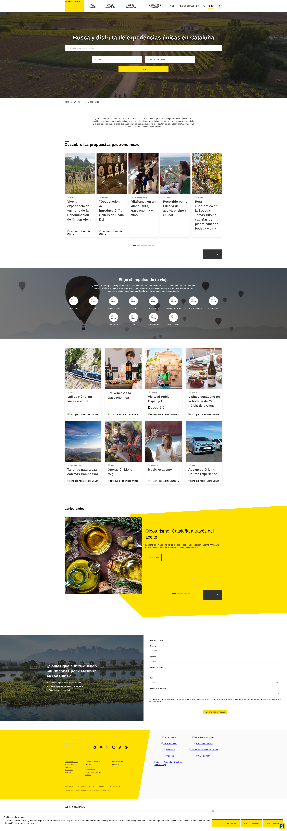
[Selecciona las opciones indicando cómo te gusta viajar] (215, 693)
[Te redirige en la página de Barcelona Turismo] (203, 743)
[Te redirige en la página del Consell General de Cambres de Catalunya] (169, 763)
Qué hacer (92, 6)
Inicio (67, 102)
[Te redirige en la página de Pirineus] (169, 756)
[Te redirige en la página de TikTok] (120, 747)
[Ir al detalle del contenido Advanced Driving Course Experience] (204, 452)
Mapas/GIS (69, 767)
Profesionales (186, 6)
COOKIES (102, 786)
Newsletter (69, 770)
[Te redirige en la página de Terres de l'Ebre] (169, 743)
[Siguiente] (217, 254)
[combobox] (143, 48)
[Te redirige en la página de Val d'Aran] (203, 756)
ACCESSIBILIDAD (115, 786)
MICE (172, 6)
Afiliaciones (89, 767)
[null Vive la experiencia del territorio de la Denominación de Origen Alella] (80, 195)
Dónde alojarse (110, 6)
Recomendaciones (71, 762)
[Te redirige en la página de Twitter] (107, 747)
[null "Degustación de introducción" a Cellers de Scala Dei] (112, 195)
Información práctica (154, 6)
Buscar (143, 69)
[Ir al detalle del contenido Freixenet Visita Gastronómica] (123, 383)
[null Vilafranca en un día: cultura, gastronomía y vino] (143, 195)
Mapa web (68, 772)
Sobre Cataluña (131, 6)
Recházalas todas (251, 823)
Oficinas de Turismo (119, 767)
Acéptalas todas (273, 823)
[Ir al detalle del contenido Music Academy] (163, 452)
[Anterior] (208, 254)
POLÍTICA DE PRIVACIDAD (86, 786)
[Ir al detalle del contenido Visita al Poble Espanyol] (163, 383)
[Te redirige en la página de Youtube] (101, 747)
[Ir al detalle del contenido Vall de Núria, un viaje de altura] (83, 383)
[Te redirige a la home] (74, 6)
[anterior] (217, 595)
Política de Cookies (28, 823)
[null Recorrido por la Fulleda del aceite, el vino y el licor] (175, 195)
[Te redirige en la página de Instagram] (113, 747)
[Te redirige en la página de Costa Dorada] (169, 737)
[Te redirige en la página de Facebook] (94, 747)
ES (197, 6)
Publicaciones (70, 764)
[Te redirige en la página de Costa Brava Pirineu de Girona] (203, 750)
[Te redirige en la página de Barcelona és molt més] (203, 737)
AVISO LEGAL (69, 786)
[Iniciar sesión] (219, 6)
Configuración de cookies (226, 823)
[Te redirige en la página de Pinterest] (126, 747)
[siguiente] (208, 595)
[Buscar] (204, 6)
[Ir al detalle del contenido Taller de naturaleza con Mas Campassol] (83, 452)
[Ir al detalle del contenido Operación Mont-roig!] (123, 452)
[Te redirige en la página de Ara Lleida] (169, 750)
